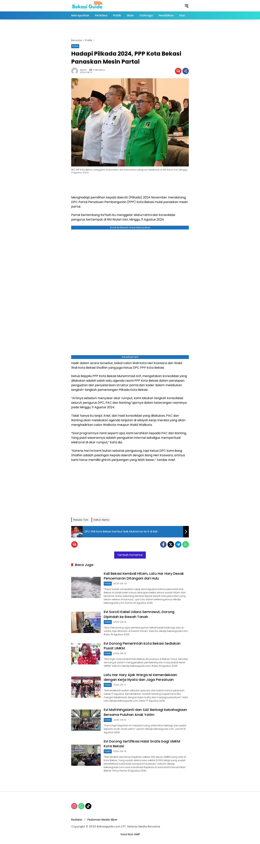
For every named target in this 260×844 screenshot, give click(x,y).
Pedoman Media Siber (102, 820)
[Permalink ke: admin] (75, 71)
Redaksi (76, 820)
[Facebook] (163, 544)
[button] (186, 5)
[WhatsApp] (185, 544)
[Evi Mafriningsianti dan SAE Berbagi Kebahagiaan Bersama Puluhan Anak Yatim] (86, 720)
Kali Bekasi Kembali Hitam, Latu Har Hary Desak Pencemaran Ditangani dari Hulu (144, 576)
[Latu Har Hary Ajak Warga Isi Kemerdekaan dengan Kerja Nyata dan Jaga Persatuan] (86, 687)
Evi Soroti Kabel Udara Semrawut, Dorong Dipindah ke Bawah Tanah (139, 614)
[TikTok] (88, 806)
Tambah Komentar (130, 555)
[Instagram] (74, 806)
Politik (75, 46)
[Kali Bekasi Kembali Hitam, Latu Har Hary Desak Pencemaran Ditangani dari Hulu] (86, 587)
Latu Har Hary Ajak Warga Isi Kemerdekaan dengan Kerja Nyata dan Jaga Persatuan (140, 677)
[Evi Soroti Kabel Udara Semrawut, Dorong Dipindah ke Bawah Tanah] (86, 622)
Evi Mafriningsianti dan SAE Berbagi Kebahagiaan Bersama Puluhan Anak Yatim (145, 712)
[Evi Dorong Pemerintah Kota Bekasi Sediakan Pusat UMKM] (86, 654)
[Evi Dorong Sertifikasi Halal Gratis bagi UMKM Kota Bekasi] (86, 755)
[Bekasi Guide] (87, 5)
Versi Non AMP (130, 834)
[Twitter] (170, 544)
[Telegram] (178, 544)
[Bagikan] (185, 71)
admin (83, 70)
